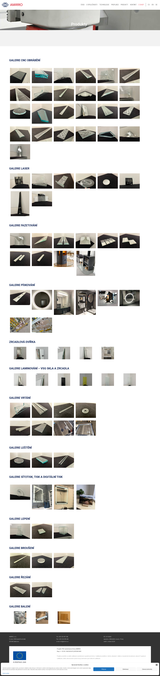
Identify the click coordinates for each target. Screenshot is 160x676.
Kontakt (133, 5)
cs (149, 5)
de (156, 5)
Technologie (104, 5)
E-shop (141, 5)
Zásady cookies (5, 673)
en (153, 5)
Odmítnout (125, 669)
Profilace (115, 5)
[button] (157, 665)
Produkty (124, 5)
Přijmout (104, 669)
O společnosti (91, 5)
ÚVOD (82, 5)
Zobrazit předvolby (147, 669)
